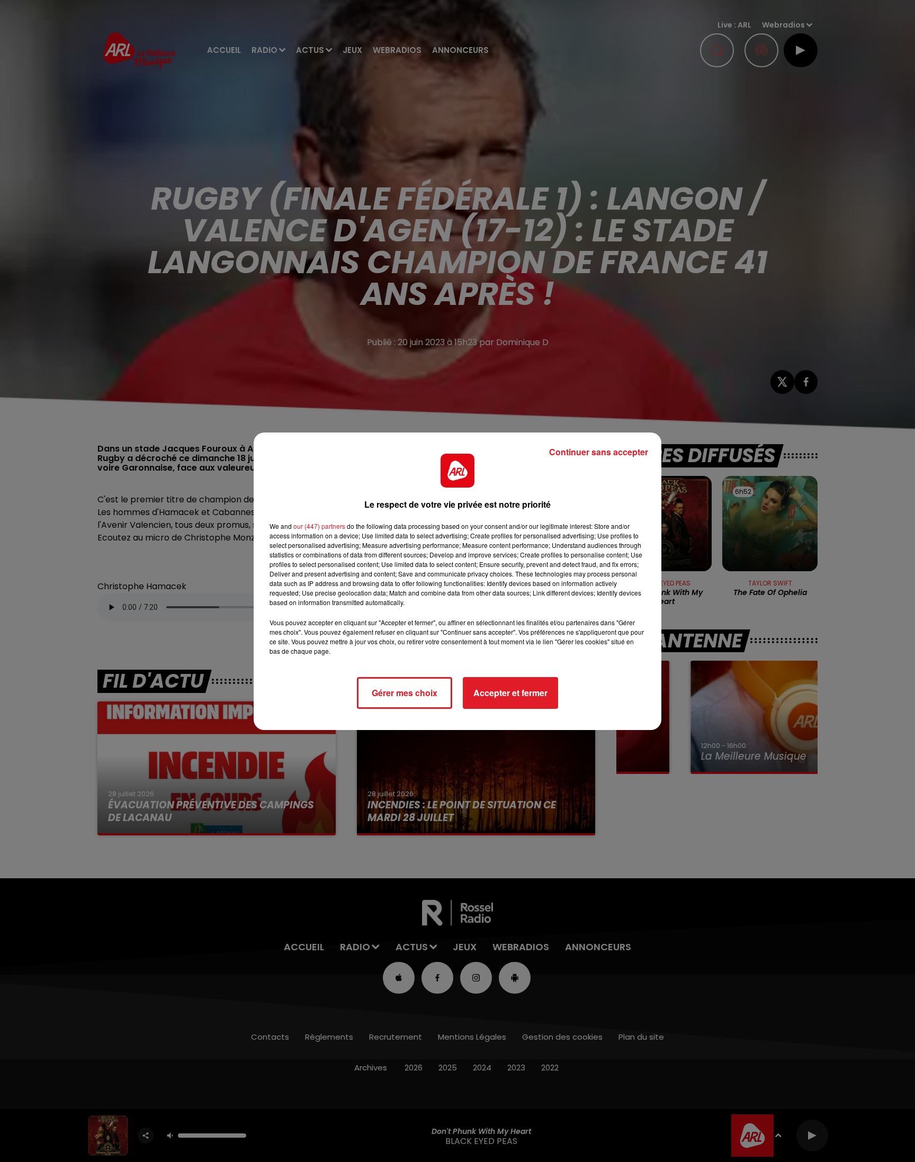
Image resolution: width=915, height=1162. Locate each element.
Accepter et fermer (510, 693)
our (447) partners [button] (319, 525)
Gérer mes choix (404, 693)
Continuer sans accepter (598, 452)
